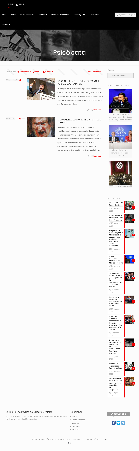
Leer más (97, 110)
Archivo (75, 429)
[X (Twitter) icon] (70, 443)
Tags (37, 72)
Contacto (76, 426)
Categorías (24, 72)
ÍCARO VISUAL (101, 439)
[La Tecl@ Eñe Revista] (15, 5)
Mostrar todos (95, 72)
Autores (48, 72)
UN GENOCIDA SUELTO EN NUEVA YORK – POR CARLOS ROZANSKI (79, 82)
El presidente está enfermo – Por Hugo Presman (79, 121)
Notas (74, 416)
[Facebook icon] (68, 443)
